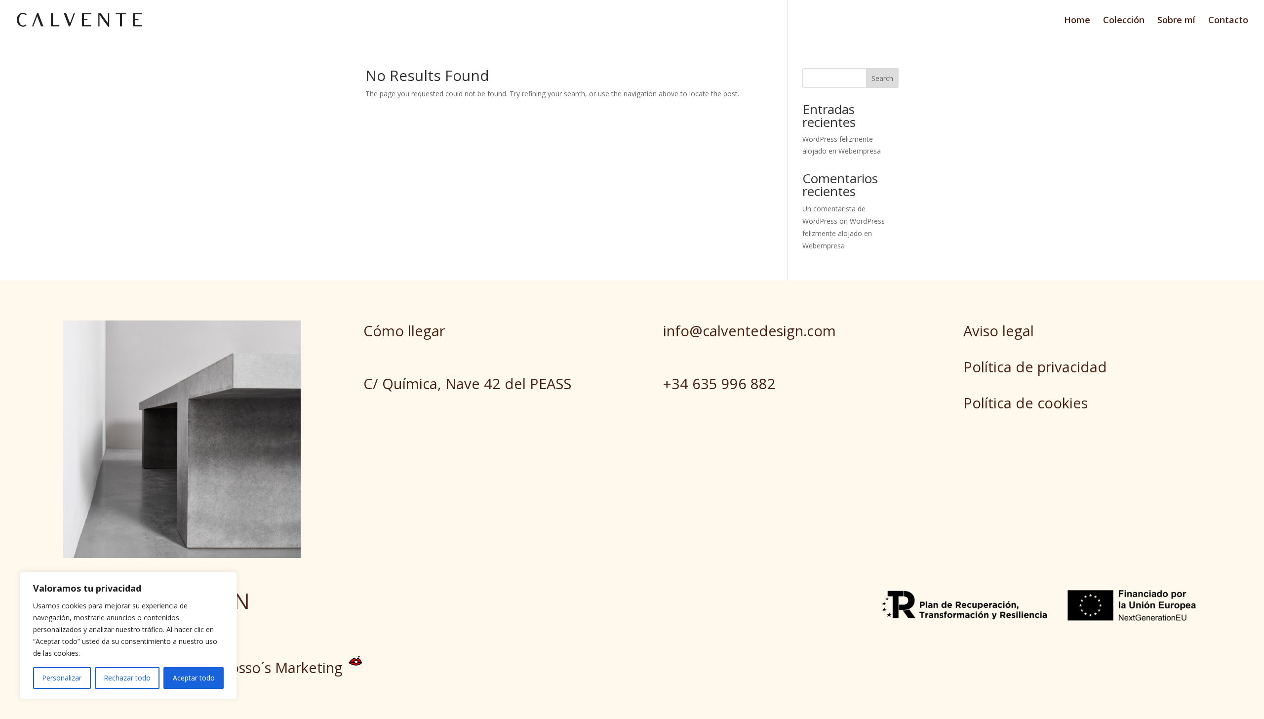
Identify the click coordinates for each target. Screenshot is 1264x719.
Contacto (1228, 21)
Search (882, 78)
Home (1077, 21)
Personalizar (61, 677)
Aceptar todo (194, 677)
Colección (1124, 21)
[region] (128, 635)
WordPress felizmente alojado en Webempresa (843, 233)
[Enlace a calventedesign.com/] (79, 19)
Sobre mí (1176, 21)
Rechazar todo (127, 677)
